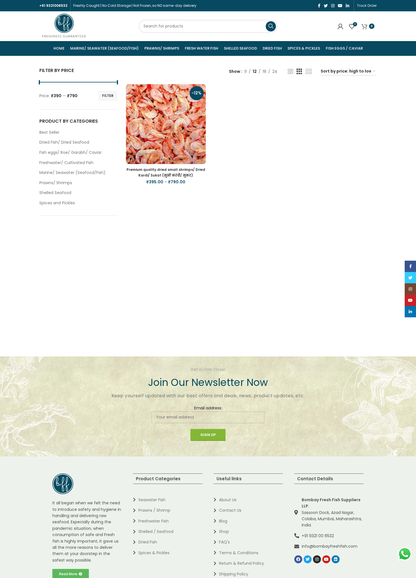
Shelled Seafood (55, 193)
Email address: (208, 408)
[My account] (340, 26)
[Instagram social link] (332, 5)
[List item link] (167, 500)
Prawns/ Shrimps (55, 183)
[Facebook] (298, 559)
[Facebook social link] (319, 5)
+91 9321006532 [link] (53, 5)
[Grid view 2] (290, 71)
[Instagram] (317, 559)
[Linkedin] (336, 559)
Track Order (367, 5)
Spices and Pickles (57, 203)
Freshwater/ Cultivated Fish (66, 162)
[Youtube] (326, 559)
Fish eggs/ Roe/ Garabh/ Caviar (70, 152)
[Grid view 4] (309, 71)
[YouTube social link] (340, 5)
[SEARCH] (271, 26)
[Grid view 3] (299, 71)
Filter (107, 95)
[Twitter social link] (325, 5)
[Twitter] (308, 559)
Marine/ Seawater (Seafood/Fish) (72, 172)
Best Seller (49, 132)
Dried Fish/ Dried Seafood (64, 142)
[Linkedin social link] (347, 5)
